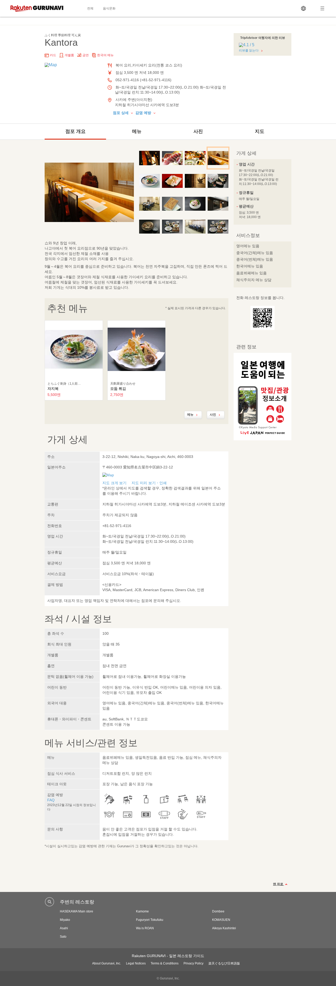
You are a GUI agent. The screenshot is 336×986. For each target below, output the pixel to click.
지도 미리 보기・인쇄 (149, 483)
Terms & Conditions (164, 963)
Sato (63, 936)
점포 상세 (121, 113)
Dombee (218, 911)
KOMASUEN (221, 920)
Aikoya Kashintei (224, 928)
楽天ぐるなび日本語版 (224, 963)
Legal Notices (136, 963)
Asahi (64, 928)
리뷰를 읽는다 (249, 50)
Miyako (65, 920)
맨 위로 (278, 884)
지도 (259, 131)
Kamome (142, 911)
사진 (198, 131)
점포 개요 (75, 131)
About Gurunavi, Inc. (106, 963)
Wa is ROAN (145, 928)
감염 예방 (143, 113)
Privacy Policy (193, 963)
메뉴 (136, 131)
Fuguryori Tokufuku (149, 920)
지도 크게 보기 (114, 483)
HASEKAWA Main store (76, 911)
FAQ (51, 800)
